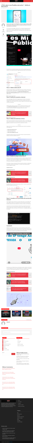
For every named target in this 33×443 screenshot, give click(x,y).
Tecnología (16, 311)
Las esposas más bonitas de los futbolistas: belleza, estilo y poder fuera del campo (22, 357)
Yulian (3, 377)
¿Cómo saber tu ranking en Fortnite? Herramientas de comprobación (27, 313)
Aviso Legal (19, 341)
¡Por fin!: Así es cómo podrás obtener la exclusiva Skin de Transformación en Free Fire (8, 373)
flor (2, 382)
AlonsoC (3, 27)
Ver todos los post (29, 319)
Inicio (18, 339)
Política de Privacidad (21, 345)
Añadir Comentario (3, 31)
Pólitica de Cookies (20, 344)
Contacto (19, 342)
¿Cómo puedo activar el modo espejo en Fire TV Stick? (5, 314)
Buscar (3, 352)
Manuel (3, 368)
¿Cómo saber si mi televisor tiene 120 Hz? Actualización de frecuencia (16, 313)
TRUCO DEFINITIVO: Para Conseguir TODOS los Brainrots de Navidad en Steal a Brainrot (22, 364)
